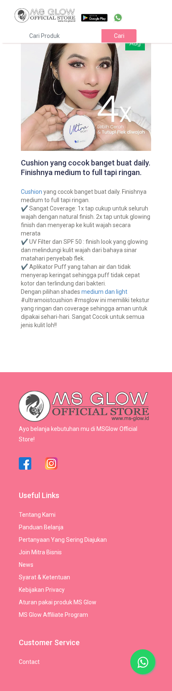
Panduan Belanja (41, 527)
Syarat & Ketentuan (44, 577)
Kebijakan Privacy (42, 589)
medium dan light (104, 291)
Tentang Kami (37, 514)
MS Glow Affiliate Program (53, 614)
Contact (29, 661)
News (26, 564)
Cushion (31, 191)
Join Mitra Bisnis (40, 552)
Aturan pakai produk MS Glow (57, 602)
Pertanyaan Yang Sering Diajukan (63, 539)
